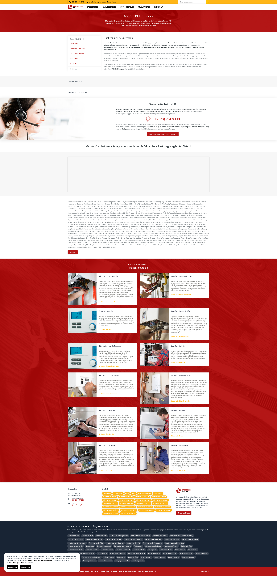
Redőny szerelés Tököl (96, 543)
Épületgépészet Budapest (122, 546)
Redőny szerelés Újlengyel (115, 543)
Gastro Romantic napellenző (119, 536)
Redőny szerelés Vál (133, 543)
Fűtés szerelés (127, 7)
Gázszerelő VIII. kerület (160, 500)
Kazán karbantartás (166, 550)
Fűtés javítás (138, 546)
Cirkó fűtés (74, 43)
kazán (133, 493)
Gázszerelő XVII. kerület (110, 510)
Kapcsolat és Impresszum (147, 571)
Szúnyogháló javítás (105, 561)
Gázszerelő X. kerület (126, 503)
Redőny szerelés (160, 557)
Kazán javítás (152, 550)
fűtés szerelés (118, 493)
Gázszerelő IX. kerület (110, 503)
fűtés (127, 493)
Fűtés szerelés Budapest (153, 546)
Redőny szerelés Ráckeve (153, 539)
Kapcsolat (158, 7)
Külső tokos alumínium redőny (140, 536)
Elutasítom (25, 567)
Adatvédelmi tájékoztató (127, 571)
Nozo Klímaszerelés (186, 553)
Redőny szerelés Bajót (76, 539)
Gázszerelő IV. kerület (159, 497)
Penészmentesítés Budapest (91, 557)
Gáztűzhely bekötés (77, 49)
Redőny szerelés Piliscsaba (133, 539)
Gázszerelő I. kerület (109, 497)
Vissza (74, 69)
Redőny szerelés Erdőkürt (94, 539)
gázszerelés (107, 493)
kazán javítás (158, 493)
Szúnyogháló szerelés (122, 561)
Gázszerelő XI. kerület (143, 503)
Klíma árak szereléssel (87, 553)
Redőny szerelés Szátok (190, 539)
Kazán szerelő (192, 550)
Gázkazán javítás (186, 546)
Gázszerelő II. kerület (126, 497)
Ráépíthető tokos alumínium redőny (181, 536)
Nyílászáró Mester (202, 553)
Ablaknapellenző (101, 536)
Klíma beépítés (102, 553)
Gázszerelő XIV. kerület (128, 507)
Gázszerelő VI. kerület (126, 500)
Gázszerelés (92, 7)
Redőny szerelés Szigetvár (77, 543)
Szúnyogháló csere (89, 561)
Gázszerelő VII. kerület (143, 500)
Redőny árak (121, 557)
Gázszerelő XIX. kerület (146, 510)
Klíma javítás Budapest (117, 553)
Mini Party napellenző (160, 536)
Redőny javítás (133, 557)
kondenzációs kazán (144, 493)
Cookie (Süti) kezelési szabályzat (40, 560)
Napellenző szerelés (169, 553)
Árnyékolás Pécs (74, 536)
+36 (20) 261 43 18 (78, 2)
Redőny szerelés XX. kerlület (174, 543)
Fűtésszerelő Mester (171, 546)
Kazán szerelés (109, 7)
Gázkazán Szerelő (107, 550)
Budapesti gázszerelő (76, 546)
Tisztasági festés (138, 561)
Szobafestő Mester (188, 557)
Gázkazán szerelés (92, 550)
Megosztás (205, 571)
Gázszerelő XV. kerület (145, 507)
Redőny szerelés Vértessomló (152, 543)
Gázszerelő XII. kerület (160, 503)
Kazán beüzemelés (77, 54)
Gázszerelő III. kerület (142, 497)
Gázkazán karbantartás (76, 550)
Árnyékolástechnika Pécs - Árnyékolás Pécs (87, 526)
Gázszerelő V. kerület (110, 500)
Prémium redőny (109, 557)
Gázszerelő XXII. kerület (128, 513)
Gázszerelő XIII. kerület (110, 507)
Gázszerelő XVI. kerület (162, 507)
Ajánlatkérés (144, 7)
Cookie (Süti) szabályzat (109, 571)
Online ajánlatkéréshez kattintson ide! (162, 134)
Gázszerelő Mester (184, 513)
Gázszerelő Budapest (123, 550)
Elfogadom (12, 567)
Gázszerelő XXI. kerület (110, 513)
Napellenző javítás (154, 553)
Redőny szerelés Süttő (172, 539)
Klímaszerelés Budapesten (136, 553)
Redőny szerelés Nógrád (114, 539)
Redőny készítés (146, 557)
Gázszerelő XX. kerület (163, 510)
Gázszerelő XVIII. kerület (128, 510)
